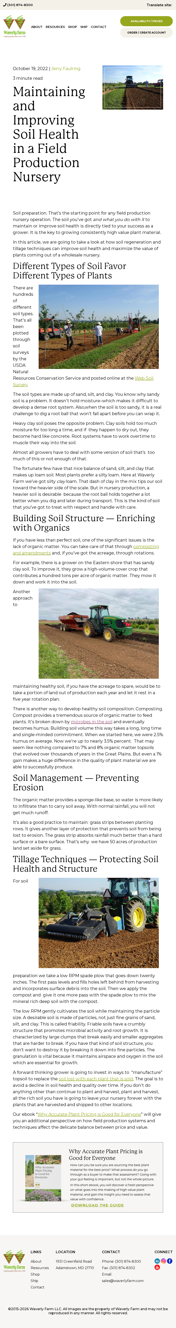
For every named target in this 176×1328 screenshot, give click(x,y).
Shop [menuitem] (72, 27)
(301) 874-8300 (19, 5)
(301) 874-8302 (122, 1268)
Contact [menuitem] (98, 27)
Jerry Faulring (65, 68)
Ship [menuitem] (84, 27)
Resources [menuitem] (55, 27)
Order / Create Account (146, 32)
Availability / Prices (146, 21)
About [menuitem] (36, 27)
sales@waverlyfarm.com (123, 1281)
